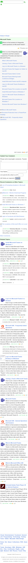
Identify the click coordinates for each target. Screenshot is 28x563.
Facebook (18, 535)
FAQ (24, 550)
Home (2, 35)
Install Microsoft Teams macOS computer (14, 81)
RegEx (18, 549)
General (24, 535)
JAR (23, 547)
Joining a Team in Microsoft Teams (12, 63)
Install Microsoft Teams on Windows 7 (13, 91)
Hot (6, 542)
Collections (16, 542)
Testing (23, 536)
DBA (13, 547)
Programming (8, 536)
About (10, 542)
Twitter (7, 538)
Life (1, 536)
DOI (11, 550)
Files (5, 549)
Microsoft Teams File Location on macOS (14, 89)
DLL (1, 549)
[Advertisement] (14, 20)
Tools (2, 538)
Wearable (13, 538)
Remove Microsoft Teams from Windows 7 (14, 104)
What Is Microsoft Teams (9, 60)
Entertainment (9, 535)
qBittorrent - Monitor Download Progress (14, 193)
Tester (2, 547)
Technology (16, 536)
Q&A (1, 550)
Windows (19, 547)
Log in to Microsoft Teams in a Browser (13, 66)
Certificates (11, 549)
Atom (25, 542)
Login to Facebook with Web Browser (13, 216)
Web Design (20, 538)
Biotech (6, 550)
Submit (18, 178)
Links (22, 549)
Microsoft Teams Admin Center (11, 73)
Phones (15, 550)
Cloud (7, 35)
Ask (1, 543)
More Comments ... (6, 235)
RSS (21, 542)
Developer (8, 547)
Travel (20, 550)
